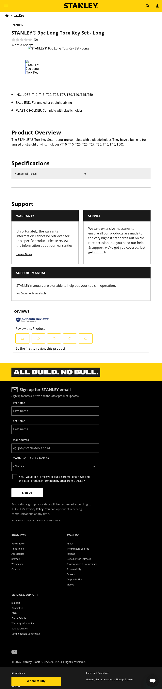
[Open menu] (6, 6)
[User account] (157, 6)
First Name (18, 402)
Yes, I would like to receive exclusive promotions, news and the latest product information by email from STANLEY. (54, 478)
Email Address (20, 440)
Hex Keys (19, 15)
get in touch (97, 252)
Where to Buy (36, 681)
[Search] (148, 6)
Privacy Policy (34, 509)
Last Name (18, 421)
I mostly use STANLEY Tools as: (30, 458)
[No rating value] (22, 39)
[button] (14, 652)
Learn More (24, 254)
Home (7, 16)
